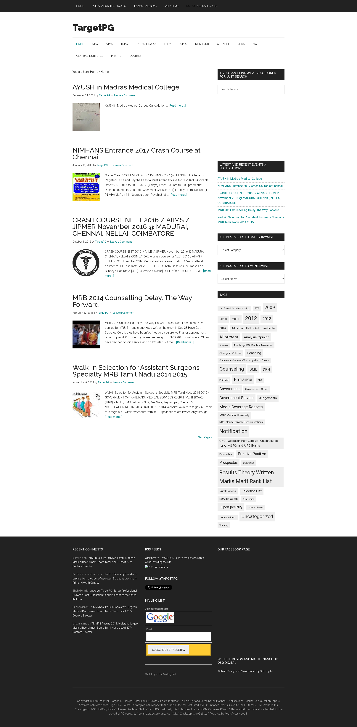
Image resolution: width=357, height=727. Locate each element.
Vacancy (224, 525)
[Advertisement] (251, 127)
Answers (223, 345)
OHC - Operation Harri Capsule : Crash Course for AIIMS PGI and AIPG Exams (248, 443)
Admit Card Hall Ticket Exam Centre (253, 328)
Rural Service (227, 491)
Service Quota (228, 499)
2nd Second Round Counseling (234, 308)
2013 (266, 318)
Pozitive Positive (252, 453)
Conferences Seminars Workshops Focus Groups (244, 360)
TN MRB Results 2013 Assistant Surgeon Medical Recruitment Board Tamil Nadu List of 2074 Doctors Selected (104, 562)
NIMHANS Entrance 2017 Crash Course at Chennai (137, 153)
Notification (233, 431)
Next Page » (205, 437)
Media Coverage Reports (241, 407)
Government (229, 389)
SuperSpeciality (230, 507)
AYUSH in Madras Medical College (126, 87)
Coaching (254, 353)
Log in (244, 713)
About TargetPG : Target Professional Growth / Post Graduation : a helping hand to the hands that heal (105, 595)
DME (253, 369)
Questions (248, 463)
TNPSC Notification (227, 517)
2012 (251, 318)
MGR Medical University (234, 415)
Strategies (248, 499)
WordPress (232, 713)
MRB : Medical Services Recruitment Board (241, 422)
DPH (266, 369)
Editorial (224, 380)
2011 (236, 319)
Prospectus (228, 462)
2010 (223, 319)
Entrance (243, 379)
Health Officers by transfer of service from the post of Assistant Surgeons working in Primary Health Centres (105, 578)
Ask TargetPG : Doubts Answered (253, 345)
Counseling (231, 369)
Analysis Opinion (256, 337)
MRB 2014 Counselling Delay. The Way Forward (132, 301)
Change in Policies (230, 353)
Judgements (268, 398)
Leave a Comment (125, 95)
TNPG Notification (255, 507)
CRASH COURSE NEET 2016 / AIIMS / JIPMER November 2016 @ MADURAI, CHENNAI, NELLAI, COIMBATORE (131, 226)
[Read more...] (177, 105)
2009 (270, 307)
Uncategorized (257, 516)
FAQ (260, 380)
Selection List (252, 491)
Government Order (256, 389)
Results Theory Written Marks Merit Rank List (246, 476)
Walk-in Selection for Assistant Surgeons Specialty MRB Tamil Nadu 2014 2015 (136, 371)
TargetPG (93, 27)
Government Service (236, 397)
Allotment (228, 337)
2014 (222, 328)
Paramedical (225, 454)
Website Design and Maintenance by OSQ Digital (245, 671)
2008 (257, 308)
